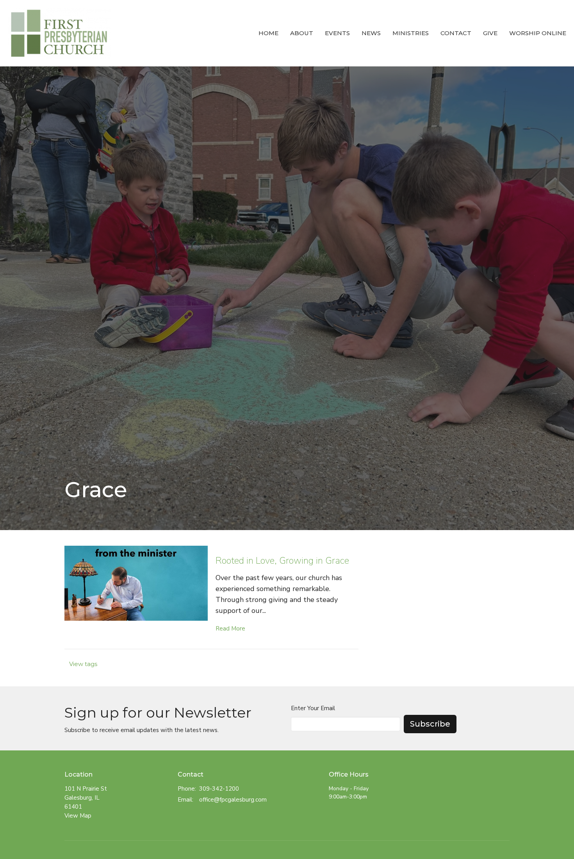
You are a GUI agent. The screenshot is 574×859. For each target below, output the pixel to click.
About (301, 33)
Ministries (410, 33)
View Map (77, 816)
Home (268, 33)
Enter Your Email (313, 708)
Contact (455, 33)
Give (490, 33)
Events (337, 33)
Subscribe (430, 724)
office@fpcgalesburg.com (233, 800)
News (371, 33)
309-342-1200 (219, 789)
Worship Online (537, 33)
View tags (83, 664)
